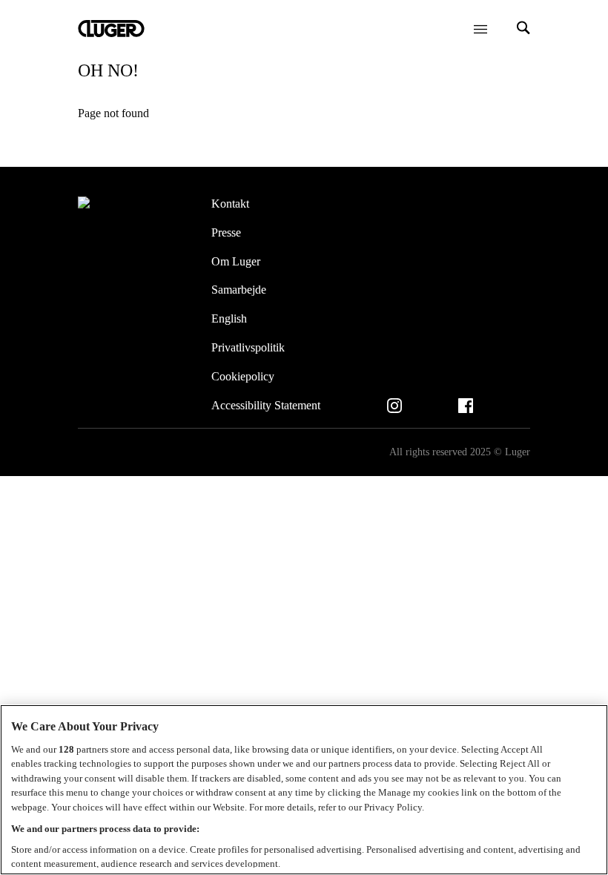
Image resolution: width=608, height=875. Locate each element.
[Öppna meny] (480, 29)
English (229, 318)
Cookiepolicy (242, 376)
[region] (304, 789)
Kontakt (230, 203)
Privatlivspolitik (248, 347)
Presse (226, 232)
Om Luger (235, 261)
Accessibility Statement (265, 405)
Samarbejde (238, 289)
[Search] (523, 29)
